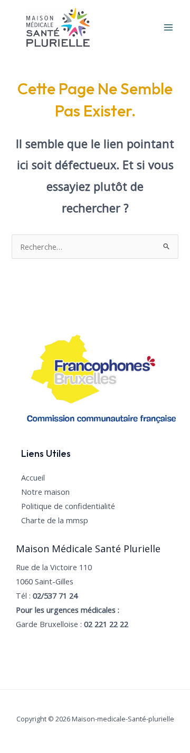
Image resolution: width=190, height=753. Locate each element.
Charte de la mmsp (54, 520)
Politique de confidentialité (68, 506)
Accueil (33, 477)
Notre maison (45, 491)
